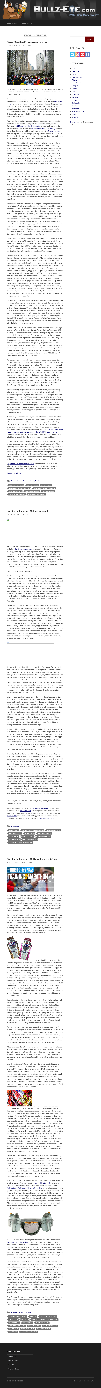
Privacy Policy (13, 1360)
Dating (74, 74)
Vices (74, 114)
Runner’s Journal (25, 811)
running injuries (14, 839)
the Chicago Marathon (23, 549)
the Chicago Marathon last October (27, 126)
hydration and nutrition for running (45, 1319)
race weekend (13, 836)
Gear (73, 91)
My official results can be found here (21, 464)
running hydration (27, 1329)
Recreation (26, 481)
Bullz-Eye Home (13, 1369)
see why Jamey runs (47, 818)
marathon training (44, 833)
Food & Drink (76, 83)
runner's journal (27, 836)
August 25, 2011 (13, 863)
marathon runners (53, 830)
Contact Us (12, 1356)
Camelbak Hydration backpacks (18, 1242)
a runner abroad (32, 485)
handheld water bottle (43, 1183)
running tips (13, 1332)
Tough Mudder (12, 816)
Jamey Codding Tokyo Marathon (45, 488)
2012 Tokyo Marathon (16, 485)
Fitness (13, 481)
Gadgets (75, 86)
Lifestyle (17, 1312)
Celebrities (75, 71)
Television (75, 109)
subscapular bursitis (30, 839)
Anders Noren (84, 1381)
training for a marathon (29, 1332)
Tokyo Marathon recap (17, 494)
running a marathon (32, 491)
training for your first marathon (20, 842)
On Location (19, 481)
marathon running (15, 491)
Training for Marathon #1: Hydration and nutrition (32, 859)
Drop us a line (74, 122)
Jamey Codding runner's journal (20, 488)
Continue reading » (14, 473)
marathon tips (30, 833)
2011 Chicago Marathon (41, 808)
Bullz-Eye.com (12, 23)
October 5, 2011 (13, 514)
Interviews (75, 97)
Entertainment (77, 77)
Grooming (75, 94)
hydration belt (14, 1322)
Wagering (75, 117)
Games (74, 88)
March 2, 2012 (12, 46)
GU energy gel (13, 1319)
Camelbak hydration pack (17, 1316)
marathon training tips (17, 1325)
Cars (73, 68)
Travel (37, 481)
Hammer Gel (25, 1319)
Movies (74, 100)
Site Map (11, 1365)
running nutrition (43, 1329)
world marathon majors (36, 494)
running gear (13, 1329)
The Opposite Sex (78, 111)
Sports (32, 481)
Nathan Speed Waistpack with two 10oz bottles (24, 1188)
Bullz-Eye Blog (27, 23)
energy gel (33, 1316)
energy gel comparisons (48, 1316)
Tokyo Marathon (54, 131)
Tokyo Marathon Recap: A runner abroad (27, 42)
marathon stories (15, 833)
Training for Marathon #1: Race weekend (27, 511)
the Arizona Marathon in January (43, 129)
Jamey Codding (25, 46)
